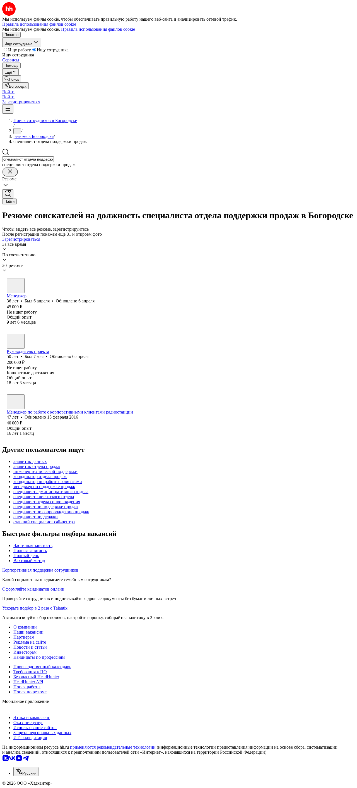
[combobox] (28, 159)
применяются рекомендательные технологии (113, 747)
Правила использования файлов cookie (98, 29)
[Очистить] (10, 171)
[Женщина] (16, 401)
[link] (11, 78)
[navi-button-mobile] (7, 109)
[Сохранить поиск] (7, 194)
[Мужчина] (16, 285)
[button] (8, 91)
